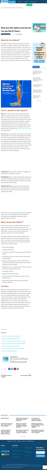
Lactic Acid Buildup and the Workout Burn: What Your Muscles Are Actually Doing (37, 91)
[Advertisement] (16, 17)
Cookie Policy (28, 455)
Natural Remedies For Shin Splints (10, 346)
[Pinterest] (15, 369)
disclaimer (13, 360)
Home (2, 7)
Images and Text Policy (17, 450)
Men (36, 61)
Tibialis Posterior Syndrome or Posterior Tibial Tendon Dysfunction (22, 419)
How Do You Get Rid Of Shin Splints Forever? (13, 341)
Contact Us (3, 448)
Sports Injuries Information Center (9, 7)
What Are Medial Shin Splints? (9, 351)
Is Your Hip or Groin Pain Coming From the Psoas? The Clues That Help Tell (38, 85)
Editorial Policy (15, 454)
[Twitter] (12, 369)
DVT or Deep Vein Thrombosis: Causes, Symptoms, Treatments (36, 419)
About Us (2, 447)
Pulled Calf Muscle (5, 418)
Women (41, 61)
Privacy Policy (15, 447)
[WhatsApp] (18, 369)
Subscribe (40, 455)
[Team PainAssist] (5, 359)
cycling (19, 128)
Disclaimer (35, 464)
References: (4, 329)
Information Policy (16, 457)
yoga (28, 128)
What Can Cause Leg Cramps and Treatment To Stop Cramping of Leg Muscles (22, 431)
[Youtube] (8, 451)
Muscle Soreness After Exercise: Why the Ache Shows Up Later (37, 96)
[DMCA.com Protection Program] (5, 455)
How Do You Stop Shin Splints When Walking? (14, 343)
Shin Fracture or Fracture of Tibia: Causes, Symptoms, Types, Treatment (7, 425)
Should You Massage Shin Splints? (11, 338)
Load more (39, 100)
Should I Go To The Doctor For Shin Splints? (13, 348)
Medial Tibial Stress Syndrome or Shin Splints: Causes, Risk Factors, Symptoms (37, 431)
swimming (24, 128)
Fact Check (29, 4)
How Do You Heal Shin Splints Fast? (11, 336)
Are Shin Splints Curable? (26, 375)
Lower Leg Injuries (19, 7)
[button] (45, 1)
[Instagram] (4, 451)
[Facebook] (9, 369)
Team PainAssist (19, 34)
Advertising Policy (29, 447)
